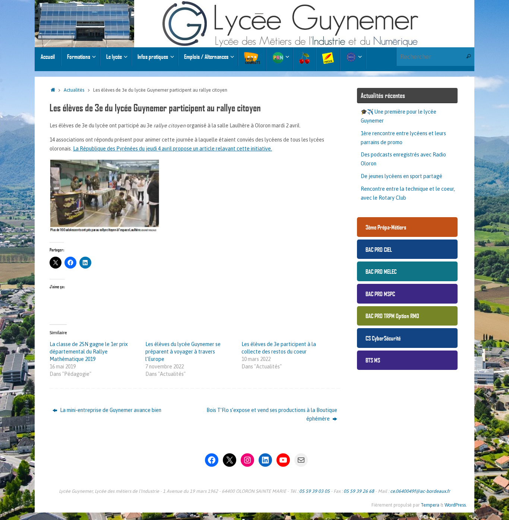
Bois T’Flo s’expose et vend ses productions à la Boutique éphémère (271, 414)
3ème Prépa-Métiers (386, 227)
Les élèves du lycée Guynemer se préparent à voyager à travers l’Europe (183, 351)
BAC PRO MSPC (380, 293)
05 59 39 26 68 (359, 491)
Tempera (430, 505)
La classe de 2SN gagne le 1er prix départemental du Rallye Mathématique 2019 (89, 351)
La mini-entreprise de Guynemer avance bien (110, 410)
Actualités (74, 90)
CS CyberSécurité (383, 338)
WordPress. (456, 505)
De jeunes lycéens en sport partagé (401, 176)
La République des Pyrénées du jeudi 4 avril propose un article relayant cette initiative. (172, 149)
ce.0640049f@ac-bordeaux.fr (420, 491)
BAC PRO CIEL (379, 249)
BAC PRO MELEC (381, 271)
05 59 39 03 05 (314, 491)
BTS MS (373, 360)
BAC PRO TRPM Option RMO (392, 315)
